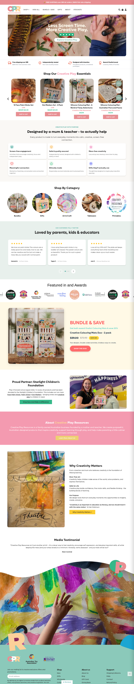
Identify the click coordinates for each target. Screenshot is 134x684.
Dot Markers (36, 395)
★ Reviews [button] (67, 682)
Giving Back (86, 682)
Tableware (91, 216)
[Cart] (123, 10)
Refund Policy (112, 682)
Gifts (42, 216)
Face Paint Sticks (14, 395)
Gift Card (85, 679)
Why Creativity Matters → (82, 512)
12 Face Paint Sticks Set (23, 105)
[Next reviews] (73, 271)
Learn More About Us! (67, 438)
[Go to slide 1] (65, 271)
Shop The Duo (80, 349)
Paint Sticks (25, 395)
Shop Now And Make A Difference (36, 402)
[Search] (119, 10)
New (59, 673)
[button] (119, 10)
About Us (85, 673)
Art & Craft (67, 216)
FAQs (108, 676)
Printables (116, 216)
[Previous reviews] (60, 271)
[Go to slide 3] (68, 271)
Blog (83, 676)
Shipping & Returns (114, 673)
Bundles (17, 216)
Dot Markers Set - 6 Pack (52, 105)
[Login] (126, 10)
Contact (110, 679)
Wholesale (61, 679)
